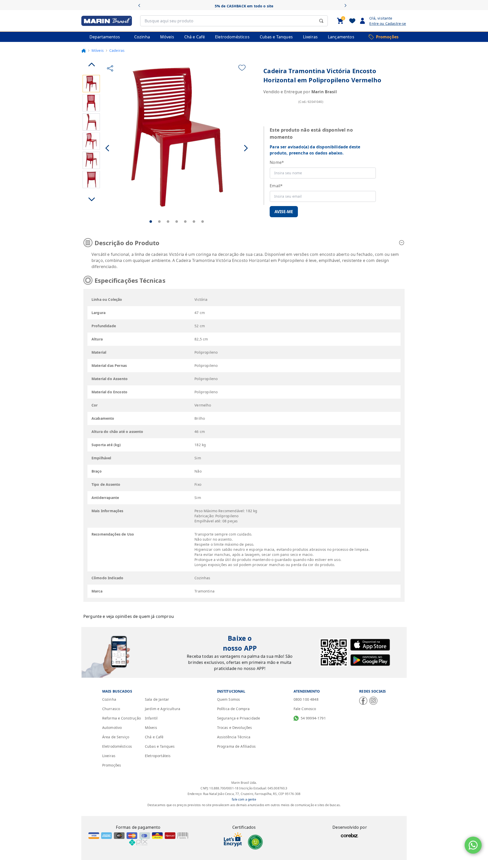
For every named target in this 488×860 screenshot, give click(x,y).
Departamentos (104, 37)
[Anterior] (141, 6)
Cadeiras (117, 50)
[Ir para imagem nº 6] (194, 221)
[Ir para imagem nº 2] (159, 221)
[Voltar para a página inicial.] (83, 51)
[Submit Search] (321, 20)
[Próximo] (347, 6)
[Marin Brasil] (106, 21)
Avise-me (283, 211)
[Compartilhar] (110, 68)
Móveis (98, 50)
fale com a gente (244, 799)
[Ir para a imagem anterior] (107, 148)
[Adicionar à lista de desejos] (242, 67)
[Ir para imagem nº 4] (176, 221)
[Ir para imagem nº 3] (168, 221)
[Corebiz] (350, 835)
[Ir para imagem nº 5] (185, 221)
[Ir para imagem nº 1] (150, 221)
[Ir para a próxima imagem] (246, 148)
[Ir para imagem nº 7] (202, 221)
